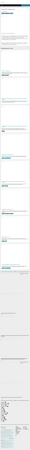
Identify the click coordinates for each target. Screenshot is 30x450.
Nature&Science (7, 429)
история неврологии (7, 437)
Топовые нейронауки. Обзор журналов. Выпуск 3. (11, 264)
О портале (17, 433)
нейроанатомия (11, 440)
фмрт (8, 447)
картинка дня (7, 13)
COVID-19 (3, 13)
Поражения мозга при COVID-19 (8, 154)
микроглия (11, 13)
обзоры (7, 445)
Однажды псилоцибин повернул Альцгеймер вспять (8, 313)
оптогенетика (10, 445)
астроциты (3, 411)
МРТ (12, 429)
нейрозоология (3, 414)
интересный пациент (6, 436)
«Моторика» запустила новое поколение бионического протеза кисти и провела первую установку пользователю (15, 336)
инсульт (2, 436)
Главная (17, 426)
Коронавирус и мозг (5, 236)
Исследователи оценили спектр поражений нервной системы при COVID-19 (14, 126)
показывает (17, 36)
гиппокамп (3, 418)
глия (2, 415)
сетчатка (12, 446)
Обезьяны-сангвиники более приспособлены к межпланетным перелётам (11, 397)
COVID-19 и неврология (6, 70)
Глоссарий (17, 432)
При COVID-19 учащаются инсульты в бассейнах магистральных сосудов (13, 182)
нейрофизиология (3, 445)
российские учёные (7, 446)
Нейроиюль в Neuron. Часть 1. (24, 362)
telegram (25, 426)
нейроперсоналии (7, 443)
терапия (5, 447)
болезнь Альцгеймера (4, 406)
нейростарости (4, 444)
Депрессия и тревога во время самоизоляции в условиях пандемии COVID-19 (14, 99)
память (3, 446)
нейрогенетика (3, 419)
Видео (16, 430)
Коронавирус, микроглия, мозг (7, 209)
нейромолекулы (9, 442)
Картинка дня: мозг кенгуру (24, 273)
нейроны (3, 410)
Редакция (21, 274)
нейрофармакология (10, 444)
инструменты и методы (5, 403)
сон (2, 407)
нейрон (12, 442)
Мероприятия (18, 431)
